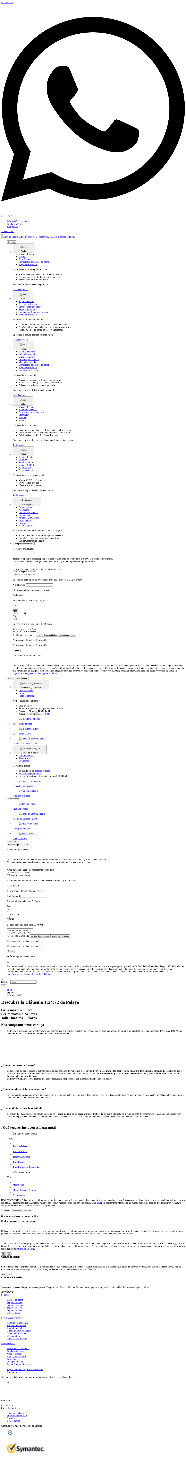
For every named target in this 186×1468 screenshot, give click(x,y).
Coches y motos (26, 690)
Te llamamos (18, 445)
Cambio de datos (26, 755)
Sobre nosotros (8, 1343)
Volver (4, 985)
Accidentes (24, 510)
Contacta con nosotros (17, 1338)
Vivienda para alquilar (29, 359)
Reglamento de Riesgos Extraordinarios (25, 1369)
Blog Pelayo (12, 226)
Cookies (11, 1418)
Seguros (5, 1295)
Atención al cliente (15, 1413)
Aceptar (5, 1211)
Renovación (24, 758)
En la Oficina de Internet (30, 773)
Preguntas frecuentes (28, 264)
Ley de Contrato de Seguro (19, 1364)
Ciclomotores (19, 1195)
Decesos (22, 523)
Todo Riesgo (24, 259)
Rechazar (16, 1211)
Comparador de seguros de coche (34, 262)
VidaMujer (23, 415)
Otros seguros (13, 1313)
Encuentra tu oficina (10, 1408)
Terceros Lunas (20, 1151)
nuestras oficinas (42, 771)
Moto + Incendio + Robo (24, 1190)
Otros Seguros (25, 507)
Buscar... (5, 982)
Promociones (13, 1359)
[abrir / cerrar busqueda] (2, 979)
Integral (22, 420)
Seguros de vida (26, 407)
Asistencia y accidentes (17, 1323)
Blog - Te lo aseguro (16, 1356)
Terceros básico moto (28, 304)
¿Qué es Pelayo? (14, 1354)
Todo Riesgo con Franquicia (26, 1167)
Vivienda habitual (27, 354)
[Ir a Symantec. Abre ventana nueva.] (26, 1464)
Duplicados (24, 761)
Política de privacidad (17, 1415)
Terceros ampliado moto (30, 306)
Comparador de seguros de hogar (34, 365)
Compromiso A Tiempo (29, 370)
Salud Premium (26, 462)
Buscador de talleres (16, 1328)
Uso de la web (13, 1421)
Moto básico (18, 1184)
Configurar (27, 1211)
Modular (22, 417)
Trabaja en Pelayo (15, 1361)
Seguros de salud (26, 457)
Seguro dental (25, 467)
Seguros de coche (27, 254)
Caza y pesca (25, 520)
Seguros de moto (26, 301)
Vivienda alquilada (27, 362)
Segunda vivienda (27, 357)
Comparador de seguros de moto (33, 312)
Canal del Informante (16, 1333)
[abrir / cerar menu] (2, 234)
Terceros (22, 256)
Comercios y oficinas (28, 512)
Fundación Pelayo (15, 224)
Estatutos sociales (15, 1372)
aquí (99, 1203)
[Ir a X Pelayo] (8, 1382)
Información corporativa (18, 221)
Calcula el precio (20, 289)
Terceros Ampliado (21, 1157)
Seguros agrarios (26, 525)
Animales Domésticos (29, 518)
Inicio (9, 990)
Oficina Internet (14, 1336)
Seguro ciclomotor (27, 309)
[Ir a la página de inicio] (38, 237)
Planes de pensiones (28, 409)
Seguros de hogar (27, 351)
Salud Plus (23, 459)
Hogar (21, 693)
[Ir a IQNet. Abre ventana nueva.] (10, 1434)
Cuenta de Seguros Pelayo (19, 1330)
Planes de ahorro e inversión (31, 412)
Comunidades (25, 515)
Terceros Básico (20, 1146)
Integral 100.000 (26, 465)
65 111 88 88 (45, 714)
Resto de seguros (26, 696)
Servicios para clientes (11, 1318)
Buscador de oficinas (16, 1325)
